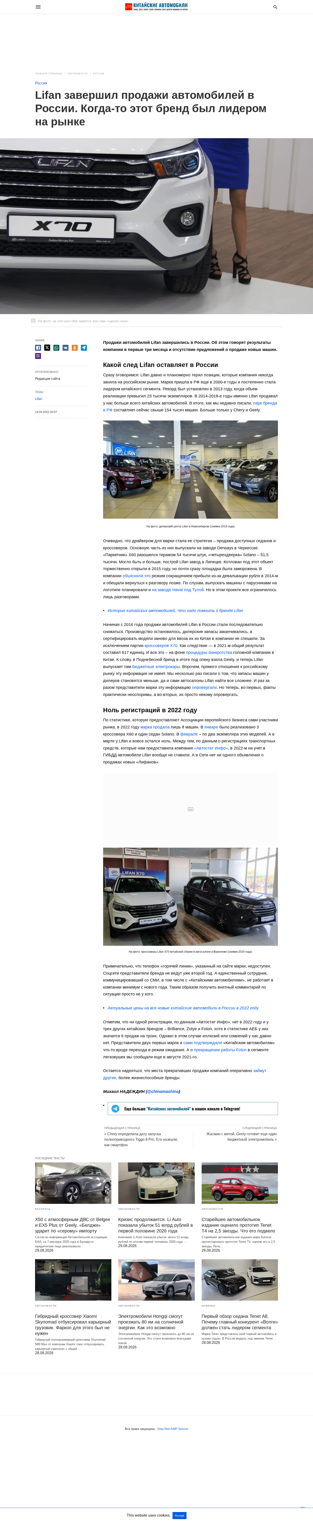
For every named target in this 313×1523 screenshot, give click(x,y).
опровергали (204, 687)
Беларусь (42, 1209)
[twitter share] (47, 348)
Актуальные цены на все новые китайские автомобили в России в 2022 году (183, 1008)
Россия (98, 73)
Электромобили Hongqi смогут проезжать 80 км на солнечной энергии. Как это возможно (150, 1322)
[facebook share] (38, 348)
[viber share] (38, 356)
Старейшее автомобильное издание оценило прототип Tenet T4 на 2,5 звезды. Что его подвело (238, 1225)
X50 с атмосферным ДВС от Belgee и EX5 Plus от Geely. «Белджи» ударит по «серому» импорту (72, 1225)
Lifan (38, 399)
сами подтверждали (202, 1042)
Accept (179, 1515)
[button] (190, 470)
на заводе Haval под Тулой (178, 590)
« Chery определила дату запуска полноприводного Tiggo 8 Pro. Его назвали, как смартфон (141, 1139)
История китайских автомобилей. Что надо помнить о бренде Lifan (175, 610)
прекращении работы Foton (220, 1050)
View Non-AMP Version (172, 1429)
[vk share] (66, 348)
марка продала (155, 727)
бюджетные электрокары (156, 666)
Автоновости (78, 73)
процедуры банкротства (209, 652)
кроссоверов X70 (161, 645)
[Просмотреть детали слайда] (193, 1113)
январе (211, 727)
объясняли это (137, 576)
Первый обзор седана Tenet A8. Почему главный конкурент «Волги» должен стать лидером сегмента (240, 1322)
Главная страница (48, 73)
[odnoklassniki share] (75, 348)
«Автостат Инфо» (211, 748)
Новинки (208, 1306)
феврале (189, 734)
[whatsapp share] (56, 348)
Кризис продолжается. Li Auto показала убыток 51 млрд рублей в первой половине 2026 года (155, 1225)
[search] (275, 7)
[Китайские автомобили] (156, 7)
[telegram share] (84, 348)
